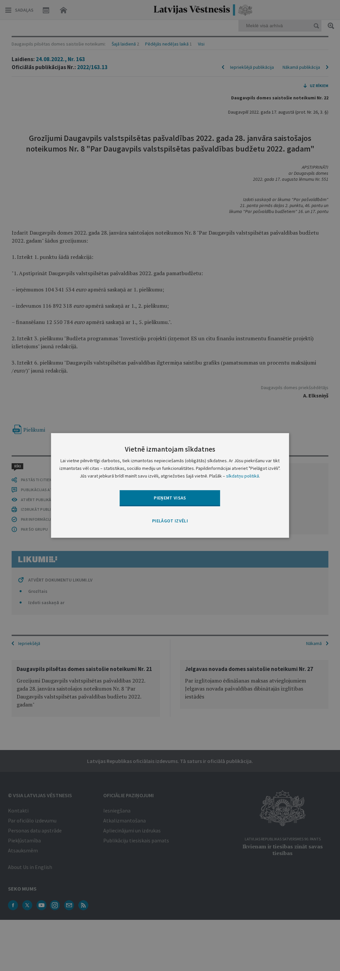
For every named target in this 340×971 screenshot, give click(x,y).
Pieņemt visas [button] (170, 498)
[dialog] (170, 485)
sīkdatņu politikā (242, 476)
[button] (170, 521)
